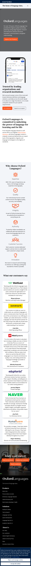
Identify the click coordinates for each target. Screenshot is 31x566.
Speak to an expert (19, 108)
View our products (8, 460)
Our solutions (7, 108)
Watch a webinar (15, 464)
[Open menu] (28, 6)
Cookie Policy (15, 557)
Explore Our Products (11, 39)
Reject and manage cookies (15, 560)
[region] (15, 557)
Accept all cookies (15, 563)
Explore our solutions (22, 460)
